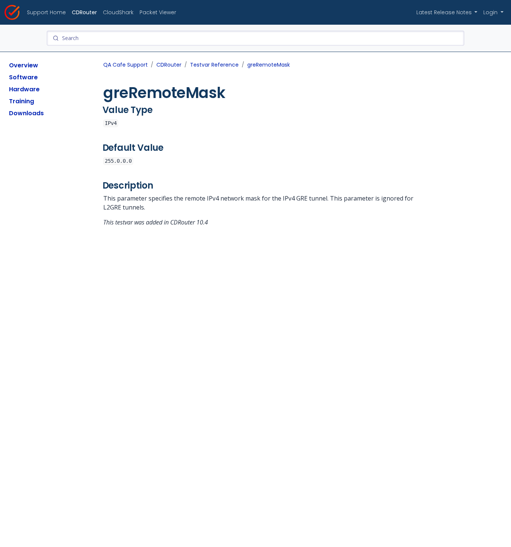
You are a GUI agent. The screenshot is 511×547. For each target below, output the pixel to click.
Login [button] (491, 12)
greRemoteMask (268, 64)
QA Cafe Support (125, 64)
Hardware (24, 89)
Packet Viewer (158, 12)
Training (21, 101)
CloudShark (118, 12)
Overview (23, 65)
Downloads (26, 113)
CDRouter (84, 12)
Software (23, 77)
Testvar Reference (214, 64)
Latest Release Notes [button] (444, 12)
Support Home (46, 12)
